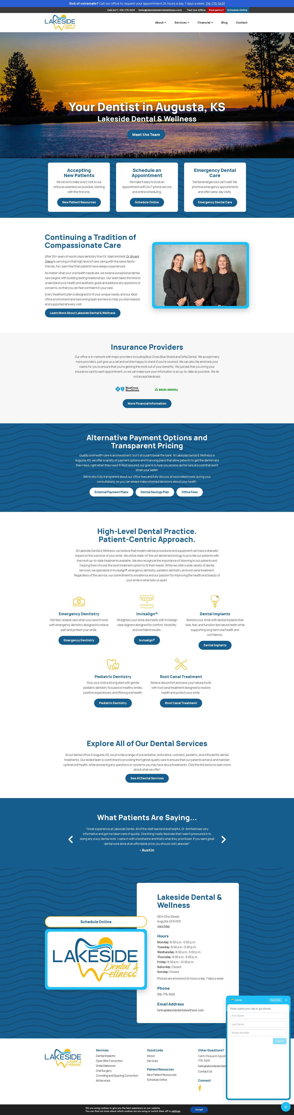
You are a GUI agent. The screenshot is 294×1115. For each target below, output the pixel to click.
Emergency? (216, 10)
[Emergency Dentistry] (78, 601)
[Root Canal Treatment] (181, 664)
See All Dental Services (147, 778)
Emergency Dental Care (215, 202)
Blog (224, 22)
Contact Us (205, 1071)
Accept (199, 1109)
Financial (204, 22)
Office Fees (190, 492)
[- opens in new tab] (127, 389)
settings (176, 1111)
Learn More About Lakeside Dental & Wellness (82, 313)
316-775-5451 (215, 3)
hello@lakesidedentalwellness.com (160, 10)
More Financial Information (147, 403)
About (159, 22)
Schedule (237, 10)
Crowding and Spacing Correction (117, 1075)
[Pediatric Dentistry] (112, 664)
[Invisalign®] (147, 601)
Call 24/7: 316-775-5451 (121, 10)
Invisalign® (147, 640)
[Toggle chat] (286, 1107)
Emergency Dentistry (79, 640)
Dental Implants (215, 645)
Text (196, 10)
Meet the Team (146, 134)
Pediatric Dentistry (113, 703)
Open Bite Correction (109, 1061)
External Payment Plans (111, 492)
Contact (241, 22)
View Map (163, 926)
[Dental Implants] (215, 601)
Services (181, 22)
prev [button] (70, 839)
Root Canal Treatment (181, 703)
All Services (103, 1080)
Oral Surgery (104, 1071)
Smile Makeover (106, 1066)
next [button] (223, 839)
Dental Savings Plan (155, 492)
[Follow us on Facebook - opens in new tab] (199, 1088)
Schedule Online (147, 202)
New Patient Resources (79, 202)
